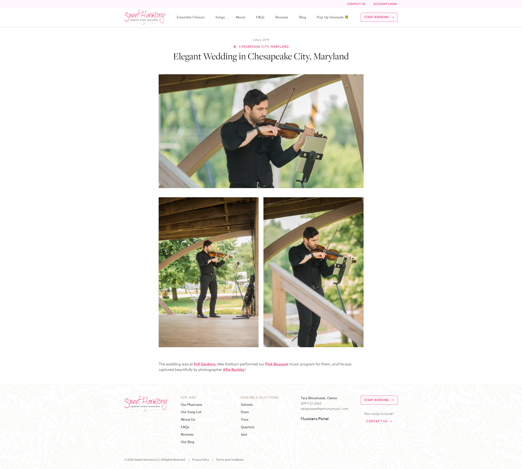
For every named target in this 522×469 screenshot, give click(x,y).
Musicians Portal (314, 419)
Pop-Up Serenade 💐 (333, 17)
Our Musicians (191, 404)
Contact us (376, 421)
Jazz (244, 434)
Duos (245, 412)
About (240, 17)
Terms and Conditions (230, 459)
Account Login (385, 4)
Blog (302, 17)
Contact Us (356, 4)
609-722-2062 (311, 403)
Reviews (281, 17)
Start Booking (376, 17)
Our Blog (187, 442)
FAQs (260, 17)
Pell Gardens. (205, 364)
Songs (220, 17)
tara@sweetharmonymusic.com (324, 409)
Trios (244, 419)
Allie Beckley (234, 369)
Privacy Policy (200, 459)
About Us (188, 419)
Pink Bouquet (276, 364)
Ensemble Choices (191, 17)
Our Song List (191, 412)
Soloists (247, 404)
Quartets (247, 427)
